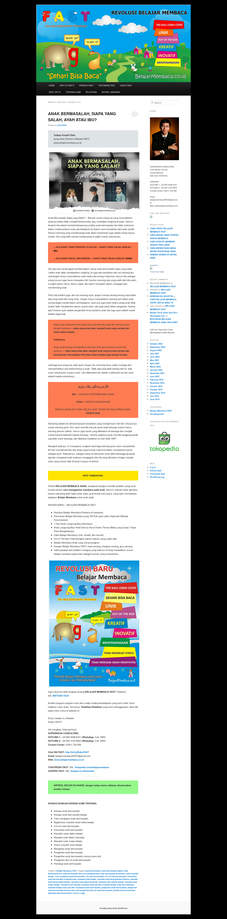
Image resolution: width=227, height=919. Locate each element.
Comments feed (157, 473)
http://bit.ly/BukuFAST (77, 752)
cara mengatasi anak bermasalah (69, 876)
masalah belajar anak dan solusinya (118, 884)
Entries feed (155, 470)
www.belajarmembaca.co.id (69, 759)
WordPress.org (157, 476)
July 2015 (154, 395)
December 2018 (157, 382)
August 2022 (156, 350)
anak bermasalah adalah (112, 870)
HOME (52, 85)
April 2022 (155, 363)
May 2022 (154, 360)
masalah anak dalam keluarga (84, 882)
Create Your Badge (157, 272)
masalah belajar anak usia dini (61, 887)
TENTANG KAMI (73, 92)
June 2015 (155, 399)
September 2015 (157, 392)
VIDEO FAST (126, 85)
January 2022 (156, 369)
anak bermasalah (92, 870)
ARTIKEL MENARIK (111, 92)
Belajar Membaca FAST (66, 870)
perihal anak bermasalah (124, 890)
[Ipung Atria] (151, 268)
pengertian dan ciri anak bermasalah (96, 890)
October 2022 (156, 343)
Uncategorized (157, 413)
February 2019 (156, 379)
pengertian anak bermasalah (114, 887)
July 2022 (154, 353)
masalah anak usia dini (92, 884)
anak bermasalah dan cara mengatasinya (81, 873)
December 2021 (157, 373)
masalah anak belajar (87, 879)
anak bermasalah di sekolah (112, 873)
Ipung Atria (154, 265)
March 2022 (155, 366)
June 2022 (155, 356)
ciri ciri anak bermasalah (116, 876)
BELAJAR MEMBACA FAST (163, 286)
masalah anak (70, 879)
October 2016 (156, 386)
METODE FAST (61, 695)
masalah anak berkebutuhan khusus (113, 879)
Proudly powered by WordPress (113, 908)
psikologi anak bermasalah (60, 893)
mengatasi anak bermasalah (88, 887)
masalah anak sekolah (71, 884)
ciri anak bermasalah (94, 876)
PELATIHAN (91, 92)
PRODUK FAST (86, 85)
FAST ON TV (55, 92)
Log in (153, 467)
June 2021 (155, 376)
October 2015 (156, 389)
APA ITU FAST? (67, 85)
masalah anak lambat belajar (111, 882)
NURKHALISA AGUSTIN (161, 296)
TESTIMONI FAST (106, 85)
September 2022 (157, 346)
